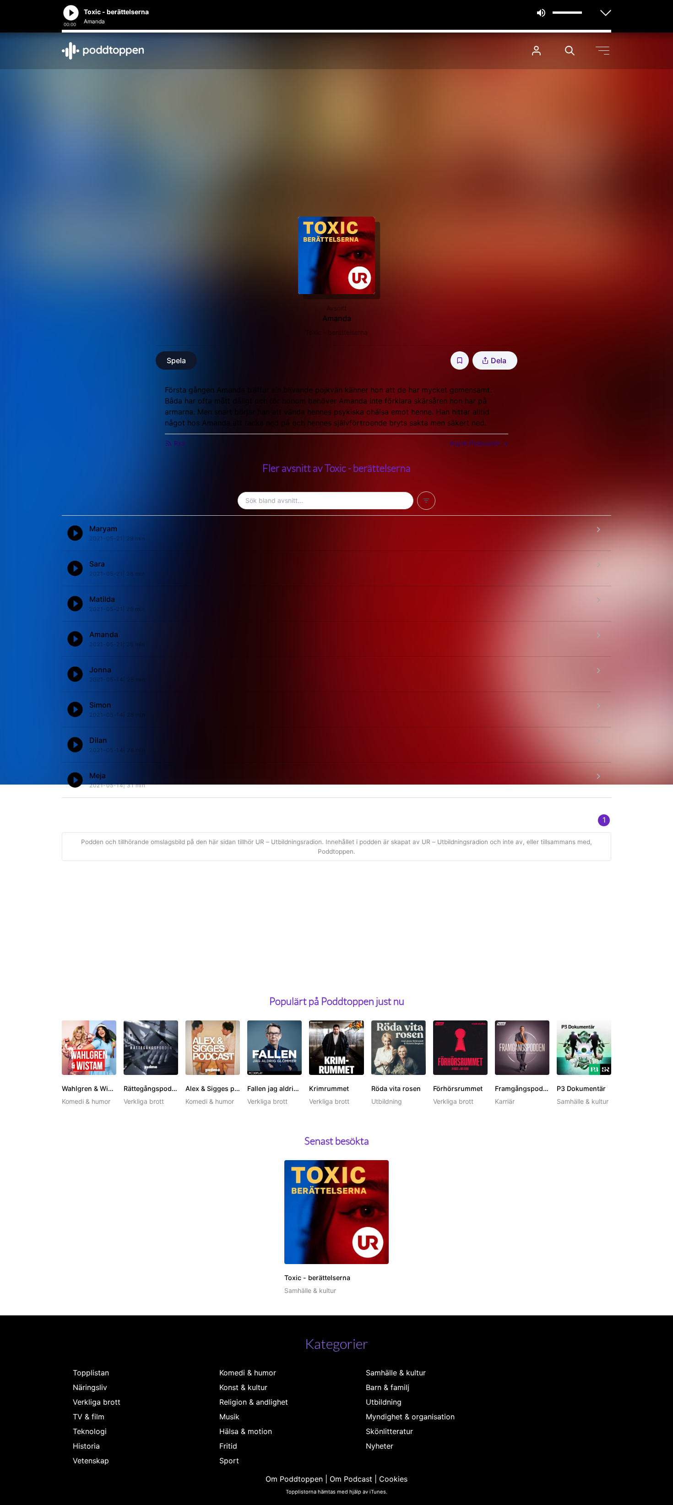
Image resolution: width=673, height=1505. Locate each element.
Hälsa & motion (245, 1431)
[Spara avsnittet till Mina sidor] (459, 360)
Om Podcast (351, 1478)
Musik (229, 1416)
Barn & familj (387, 1387)
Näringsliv (90, 1387)
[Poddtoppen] (103, 51)
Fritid (228, 1445)
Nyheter (379, 1445)
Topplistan (91, 1372)
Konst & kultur (243, 1387)
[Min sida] (536, 51)
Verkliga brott (96, 1402)
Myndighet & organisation (410, 1416)
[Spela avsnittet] (75, 533)
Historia (86, 1445)
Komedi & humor (247, 1372)
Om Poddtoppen (294, 1478)
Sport (229, 1460)
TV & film (88, 1416)
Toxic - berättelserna (336, 332)
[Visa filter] (426, 500)
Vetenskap (91, 1460)
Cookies (393, 1478)
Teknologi (90, 1431)
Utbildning (384, 1402)
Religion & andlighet (253, 1402)
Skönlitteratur (389, 1431)
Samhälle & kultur (396, 1372)
